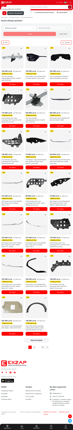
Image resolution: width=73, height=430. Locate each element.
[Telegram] (2, 372)
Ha (4, 13)
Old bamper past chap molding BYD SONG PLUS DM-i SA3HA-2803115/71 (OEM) (12, 245)
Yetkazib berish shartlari (33, 391)
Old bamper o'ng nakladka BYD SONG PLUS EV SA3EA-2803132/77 (36, 285)
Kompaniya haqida (7, 391)
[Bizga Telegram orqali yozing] (70, 421)
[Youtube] (15, 372)
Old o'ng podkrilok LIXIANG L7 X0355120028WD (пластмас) (59, 77)
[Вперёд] (47, 347)
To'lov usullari (29, 396)
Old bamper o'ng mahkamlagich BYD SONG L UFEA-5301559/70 (12, 327)
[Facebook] (6, 372)
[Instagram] (10, 372)
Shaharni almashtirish (15, 13)
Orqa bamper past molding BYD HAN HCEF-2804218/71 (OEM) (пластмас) (60, 161)
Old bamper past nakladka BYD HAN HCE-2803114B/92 (60, 119)
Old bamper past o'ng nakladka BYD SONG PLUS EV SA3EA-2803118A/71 (36, 245)
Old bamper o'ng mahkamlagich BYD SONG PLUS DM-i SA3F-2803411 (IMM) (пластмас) (60, 203)
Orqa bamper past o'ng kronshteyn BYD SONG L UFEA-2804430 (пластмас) (35, 203)
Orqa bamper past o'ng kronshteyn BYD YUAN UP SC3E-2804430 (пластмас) (60, 245)
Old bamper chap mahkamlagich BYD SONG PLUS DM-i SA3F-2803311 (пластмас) (36, 161)
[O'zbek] (66, 2)
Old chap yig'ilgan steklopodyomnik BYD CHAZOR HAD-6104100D (11, 78)
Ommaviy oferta (6, 399)
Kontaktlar (4, 393)
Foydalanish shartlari (50, 412)
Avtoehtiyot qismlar (14, 17)
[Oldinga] (71, 12)
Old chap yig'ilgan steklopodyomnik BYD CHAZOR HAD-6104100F (35, 120)
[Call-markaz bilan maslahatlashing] (70, 416)
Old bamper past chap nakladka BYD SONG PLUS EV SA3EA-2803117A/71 (12, 203)
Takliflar (45, 414)
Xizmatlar (28, 399)
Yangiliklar (4, 396)
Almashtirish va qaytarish (33, 393)
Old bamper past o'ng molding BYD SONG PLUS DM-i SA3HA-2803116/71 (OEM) (11, 286)
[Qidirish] (69, 7)
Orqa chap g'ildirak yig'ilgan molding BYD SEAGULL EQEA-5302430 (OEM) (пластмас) (35, 328)
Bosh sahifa (4, 17)
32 (43, 347)
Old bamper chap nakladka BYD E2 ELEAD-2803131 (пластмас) (36, 77)
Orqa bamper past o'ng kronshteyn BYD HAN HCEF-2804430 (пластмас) (10, 161)
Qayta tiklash (63, 34)
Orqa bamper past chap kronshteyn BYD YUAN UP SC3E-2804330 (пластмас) (12, 120)
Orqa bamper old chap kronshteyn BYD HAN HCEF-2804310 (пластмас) (58, 286)
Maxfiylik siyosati (64, 412)
